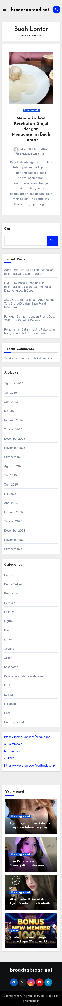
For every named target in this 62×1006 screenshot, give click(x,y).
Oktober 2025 (13, 457)
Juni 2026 (11, 402)
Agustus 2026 (13, 383)
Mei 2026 (10, 411)
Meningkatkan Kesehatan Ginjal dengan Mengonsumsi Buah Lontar (31, 129)
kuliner (8, 694)
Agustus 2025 (13, 466)
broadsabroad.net (30, 10)
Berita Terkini (13, 584)
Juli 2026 (10, 392)
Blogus (50, 996)
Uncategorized (14, 722)
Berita (8, 575)
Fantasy (9, 602)
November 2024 (14, 539)
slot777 (9, 758)
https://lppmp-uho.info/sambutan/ (27, 737)
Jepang (9, 648)
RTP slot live (12, 751)
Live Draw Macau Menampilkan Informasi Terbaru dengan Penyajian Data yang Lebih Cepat (28, 286)
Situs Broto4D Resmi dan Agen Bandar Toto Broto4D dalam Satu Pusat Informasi (30, 303)
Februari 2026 (13, 420)
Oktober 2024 (13, 549)
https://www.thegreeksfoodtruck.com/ (29, 765)
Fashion (9, 612)
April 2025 (11, 503)
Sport (8, 713)
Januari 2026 (13, 429)
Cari (8, 228)
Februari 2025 (13, 512)
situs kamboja (13, 744)
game (8, 639)
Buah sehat (31, 110)
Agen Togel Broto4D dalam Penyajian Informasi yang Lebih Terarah (29, 827)
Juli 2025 (10, 475)
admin (23, 149)
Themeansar (31, 1001)
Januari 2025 (13, 521)
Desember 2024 (14, 530)
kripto (8, 685)
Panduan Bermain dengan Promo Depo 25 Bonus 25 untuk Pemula (28, 941)
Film (7, 630)
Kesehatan (11, 667)
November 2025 (14, 448)
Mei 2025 (10, 493)
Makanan (10, 703)
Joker (8, 658)
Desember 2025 (14, 438)
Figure (8, 621)
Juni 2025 (11, 484)
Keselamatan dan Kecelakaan (23, 676)
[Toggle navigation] (4, 9)
